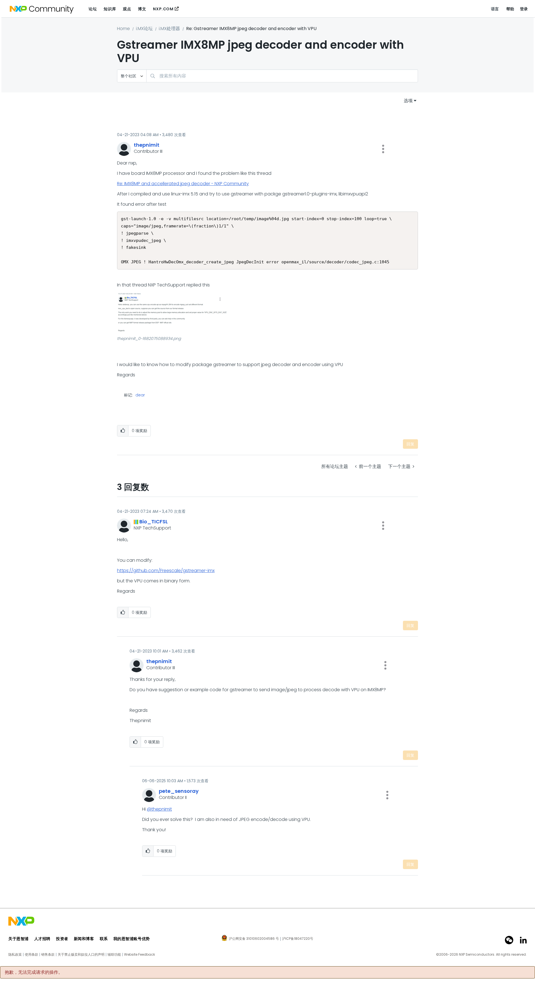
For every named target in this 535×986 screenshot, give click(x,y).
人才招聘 (42, 938)
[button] (383, 149)
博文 (142, 9)
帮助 (510, 9)
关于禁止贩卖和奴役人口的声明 (81, 954)
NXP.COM (163, 9)
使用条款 (31, 954)
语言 (495, 9)
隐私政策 (15, 954)
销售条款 (48, 954)
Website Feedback (139, 954)
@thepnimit (159, 809)
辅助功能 (114, 954)
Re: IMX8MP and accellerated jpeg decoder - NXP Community (183, 183)
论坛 (93, 9)
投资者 (62, 938)
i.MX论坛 (144, 28)
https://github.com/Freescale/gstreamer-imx (166, 570)
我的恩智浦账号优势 (131, 938)
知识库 (110, 9)
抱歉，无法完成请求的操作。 (34, 972)
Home (123, 28)
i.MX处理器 (169, 28)
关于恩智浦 (18, 938)
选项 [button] (408, 100)
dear (140, 395)
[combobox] (282, 75)
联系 (104, 938)
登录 (524, 9)
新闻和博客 (84, 938)
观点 (127, 9)
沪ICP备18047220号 (297, 938)
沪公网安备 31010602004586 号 (254, 939)
